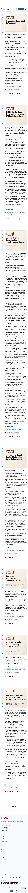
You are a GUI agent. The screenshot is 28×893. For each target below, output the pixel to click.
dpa (23, 261)
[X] (8, 877)
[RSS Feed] (19, 877)
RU (16, 890)
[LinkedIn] (16, 877)
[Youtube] (11, 877)
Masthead (3, 845)
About (2, 843)
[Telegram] (14, 877)
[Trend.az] (5, 9)
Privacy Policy (4, 866)
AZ (14, 890)
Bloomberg (21, 133)
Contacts (3, 847)
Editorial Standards (5, 849)
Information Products (5, 859)
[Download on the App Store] (5, 883)
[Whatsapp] (2, 877)
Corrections (3, 851)
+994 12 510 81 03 (4, 828)
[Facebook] (5, 877)
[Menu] (25, 9)
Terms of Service (4, 864)
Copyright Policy (4, 868)
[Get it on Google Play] (14, 883)
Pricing (2, 857)
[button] (2, 15)
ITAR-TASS (10, 659)
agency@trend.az (4, 830)
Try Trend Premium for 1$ (13, 93)
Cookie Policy (3, 870)
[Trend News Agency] (4, 818)
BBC (13, 39)
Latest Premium (4, 838)
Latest (2, 836)
